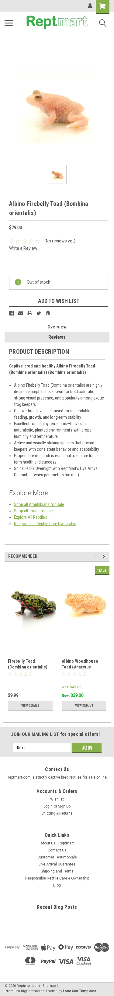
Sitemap (49, 986)
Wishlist (57, 799)
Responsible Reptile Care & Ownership (57, 878)
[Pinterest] (48, 313)
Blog (57, 885)
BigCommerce (33, 991)
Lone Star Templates (79, 991)
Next (104, 556)
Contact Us (57, 850)
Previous (96, 556)
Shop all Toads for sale (34, 510)
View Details (30, 705)
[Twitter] (38, 313)
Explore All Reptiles (30, 517)
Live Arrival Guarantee (57, 864)
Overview (57, 327)
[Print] (29, 313)
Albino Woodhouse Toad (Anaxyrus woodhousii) (80, 667)
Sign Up (64, 806)
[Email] (20, 313)
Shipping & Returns (57, 813)
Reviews (57, 337)
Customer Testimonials (57, 857)
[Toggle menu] (9, 23)
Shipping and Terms (57, 871)
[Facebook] (11, 313)
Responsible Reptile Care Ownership (45, 523)
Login (48, 806)
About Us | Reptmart (57, 843)
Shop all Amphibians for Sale (39, 504)
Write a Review (23, 248)
